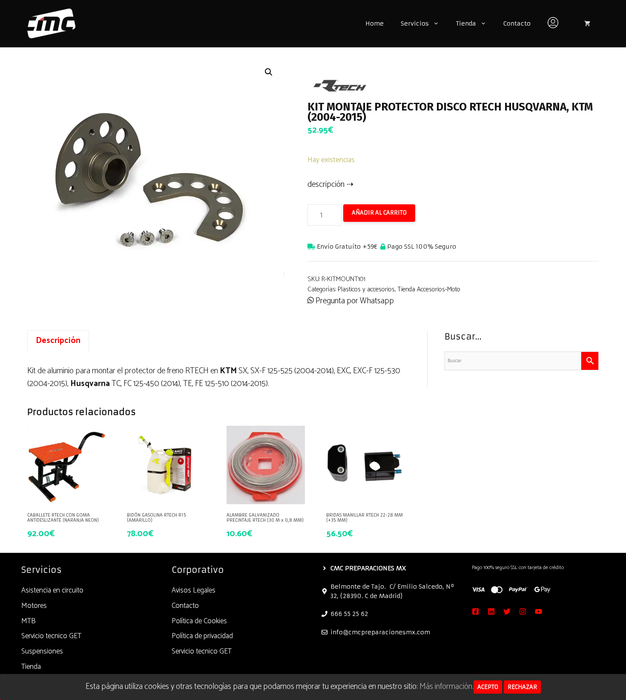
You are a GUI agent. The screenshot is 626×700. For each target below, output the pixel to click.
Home (374, 23)
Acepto (487, 687)
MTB (28, 621)
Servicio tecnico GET (51, 636)
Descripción (58, 340)
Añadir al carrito (379, 212)
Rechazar (522, 687)
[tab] (58, 340)
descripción (326, 184)
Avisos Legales (193, 590)
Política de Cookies (199, 621)
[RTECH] (371, 83)
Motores (34, 606)
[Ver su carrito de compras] (587, 23)
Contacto (517, 23)
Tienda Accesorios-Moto (428, 289)
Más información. (446, 686)
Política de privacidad (202, 636)
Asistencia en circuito (52, 590)
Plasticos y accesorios (366, 289)
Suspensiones (42, 651)
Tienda (466, 23)
